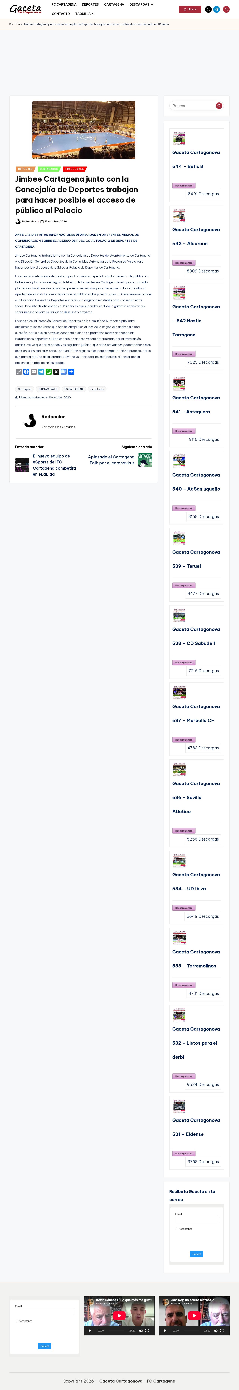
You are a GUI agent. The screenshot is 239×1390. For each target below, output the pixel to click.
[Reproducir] (90, 1331)
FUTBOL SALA (74, 169)
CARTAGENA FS (48, 389)
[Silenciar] (141, 1331)
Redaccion (53, 416)
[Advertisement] (119, 58)
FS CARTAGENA (74, 389)
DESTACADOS (49, 169)
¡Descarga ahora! (184, 185)
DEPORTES (25, 169)
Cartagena (25, 389)
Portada (14, 24)
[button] (190, 9)
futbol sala (97, 389)
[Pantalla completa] (147, 1331)
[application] (119, 1315)
